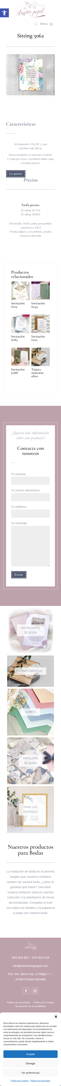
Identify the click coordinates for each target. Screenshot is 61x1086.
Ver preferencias (31, 1072)
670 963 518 (40, 957)
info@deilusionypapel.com (30, 966)
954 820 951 (20, 957)
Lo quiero (15, 173)
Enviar (18, 574)
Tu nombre (18, 474)
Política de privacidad (40, 1081)
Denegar (30, 1063)
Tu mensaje (19, 523)
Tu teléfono (18, 506)
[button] (4, 12)
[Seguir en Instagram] (35, 991)
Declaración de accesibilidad (30, 1006)
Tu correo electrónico (25, 490)
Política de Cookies (20, 1081)
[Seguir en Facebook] (26, 991)
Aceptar (30, 1054)
